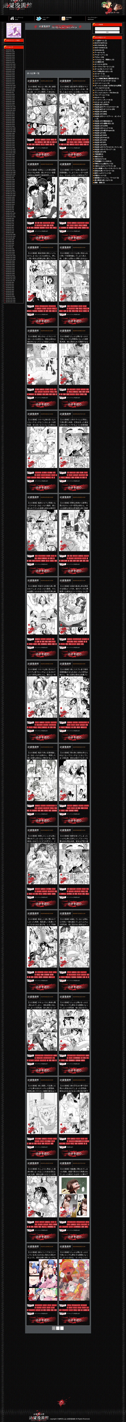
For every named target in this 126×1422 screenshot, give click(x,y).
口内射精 (63, 227)
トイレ (79, 1307)
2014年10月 (9, 302)
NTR (68, 1138)
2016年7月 (9, 264)
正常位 (79, 227)
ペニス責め (47, 1141)
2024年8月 (9, 92)
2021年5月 (9, 161)
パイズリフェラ (77, 639)
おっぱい (37, 139)
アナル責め (38, 1138)
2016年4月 (9, 270)
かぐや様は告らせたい (102, 71)
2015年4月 (9, 291)
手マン (77, 394)
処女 (76, 1143)
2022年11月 (9, 130)
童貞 (40, 1226)
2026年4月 (9, 57)
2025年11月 (9, 66)
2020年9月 (9, 176)
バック (80, 306)
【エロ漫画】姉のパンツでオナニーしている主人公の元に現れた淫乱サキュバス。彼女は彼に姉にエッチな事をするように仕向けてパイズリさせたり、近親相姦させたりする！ (41, 1257)
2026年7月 (9, 52)
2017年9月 (9, 240)
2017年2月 (9, 252)
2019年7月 (9, 201)
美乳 (84, 560)
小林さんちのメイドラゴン (103, 166)
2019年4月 (9, 206)
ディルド (71, 558)
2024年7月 (9, 94)
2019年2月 (9, 209)
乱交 (75, 142)
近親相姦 (54, 810)
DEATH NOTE (99, 43)
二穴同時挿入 (76, 1058)
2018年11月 (9, 215)
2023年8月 (9, 114)
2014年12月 (9, 298)
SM (38, 223)
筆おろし (44, 1226)
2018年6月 (9, 224)
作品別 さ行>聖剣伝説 (102, 121)
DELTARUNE (99, 45)
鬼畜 (52, 1143)
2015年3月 (9, 293)
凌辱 (30, 1143)
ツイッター (45, 18)
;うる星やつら (99, 40)
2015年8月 (9, 284)
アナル (69, 223)
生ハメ (43, 144)
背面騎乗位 (44, 644)
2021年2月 (9, 167)
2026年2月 (9, 60)
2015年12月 (9, 277)
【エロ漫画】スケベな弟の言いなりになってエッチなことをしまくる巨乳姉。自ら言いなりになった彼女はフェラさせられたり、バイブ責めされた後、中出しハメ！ (41, 425)
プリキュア (70, 1313)
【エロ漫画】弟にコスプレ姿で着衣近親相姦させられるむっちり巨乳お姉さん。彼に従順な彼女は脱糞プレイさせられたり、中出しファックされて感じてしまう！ (74, 674)
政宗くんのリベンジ (101, 173)
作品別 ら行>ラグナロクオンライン (106, 147)
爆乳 (42, 810)
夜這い (30, 894)
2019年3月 (9, 208)
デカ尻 (44, 308)
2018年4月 (9, 227)
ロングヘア (40, 225)
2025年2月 (9, 82)
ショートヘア (46, 223)
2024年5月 (9, 98)
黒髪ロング (52, 977)
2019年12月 (9, 192)
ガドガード (98, 74)
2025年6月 (9, 75)
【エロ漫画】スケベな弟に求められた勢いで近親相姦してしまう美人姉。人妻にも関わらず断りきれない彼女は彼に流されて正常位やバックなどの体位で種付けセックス (74, 258)
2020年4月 (9, 185)
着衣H (78, 727)
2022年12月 (9, 128)
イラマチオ (38, 472)
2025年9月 (9, 69)
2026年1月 (9, 62)
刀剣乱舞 (97, 154)
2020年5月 (9, 183)
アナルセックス (44, 306)
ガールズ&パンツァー (102, 69)
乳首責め (40, 311)
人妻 (64, 311)
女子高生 (77, 477)
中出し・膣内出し (73, 391)
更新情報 (69, 18)
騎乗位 (49, 644)
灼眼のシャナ (99, 175)
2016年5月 (9, 268)
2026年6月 (9, 53)
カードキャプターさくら (103, 66)
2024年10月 (9, 89)
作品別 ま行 (98, 140)
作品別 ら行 (98, 145)
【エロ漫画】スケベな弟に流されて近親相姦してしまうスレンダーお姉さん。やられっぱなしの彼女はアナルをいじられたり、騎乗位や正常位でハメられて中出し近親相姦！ (74, 175)
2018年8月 (9, 220)
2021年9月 (9, 154)
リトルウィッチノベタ (102, 100)
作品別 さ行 (98, 114)
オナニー (75, 556)
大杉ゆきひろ (99, 159)
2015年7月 (9, 286)
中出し (52, 139)
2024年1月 (9, 105)
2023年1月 (9, 126)
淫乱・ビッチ (72, 644)
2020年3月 (9, 186)
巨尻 (50, 311)
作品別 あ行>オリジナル (103, 109)
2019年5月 (9, 204)
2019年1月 (9, 211)
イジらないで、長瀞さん (103, 59)
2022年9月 (9, 133)
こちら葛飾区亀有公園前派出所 (105, 78)
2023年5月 (9, 119)
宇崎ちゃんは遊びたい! (102, 163)
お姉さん (43, 139)
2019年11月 (9, 193)
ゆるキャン (98, 97)
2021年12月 (9, 149)
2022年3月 (9, 144)
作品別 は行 (77, 1313)
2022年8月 (9, 135)
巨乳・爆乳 (45, 394)
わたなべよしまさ (100, 102)
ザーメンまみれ (77, 139)
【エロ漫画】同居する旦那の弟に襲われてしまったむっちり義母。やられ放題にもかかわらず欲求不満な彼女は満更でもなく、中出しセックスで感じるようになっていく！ (41, 591)
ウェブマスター (92, 18)
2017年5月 (9, 247)
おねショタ (73, 472)
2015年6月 (9, 287)
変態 (48, 142)
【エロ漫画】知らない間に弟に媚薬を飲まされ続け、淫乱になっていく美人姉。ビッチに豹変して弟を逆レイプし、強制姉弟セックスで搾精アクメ (41, 92)
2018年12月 (9, 213)
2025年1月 (9, 83)
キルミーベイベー (100, 76)
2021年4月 (9, 163)
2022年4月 (9, 142)
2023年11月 (9, 108)
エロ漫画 (97, 62)
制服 (44, 225)
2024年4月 (9, 99)
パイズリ (43, 639)
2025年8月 (9, 71)
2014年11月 (9, 300)
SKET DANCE (99, 48)
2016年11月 (9, 257)
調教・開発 (98, 182)
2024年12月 (9, 85)
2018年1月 (9, 232)
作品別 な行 (98, 133)
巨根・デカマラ (70, 394)
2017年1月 (9, 254)
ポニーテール (78, 558)
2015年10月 (9, 280)
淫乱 (33, 144)
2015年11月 (9, 279)
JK (71, 139)
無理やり (37, 144)
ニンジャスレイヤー (101, 90)
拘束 (77, 560)
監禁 (81, 560)
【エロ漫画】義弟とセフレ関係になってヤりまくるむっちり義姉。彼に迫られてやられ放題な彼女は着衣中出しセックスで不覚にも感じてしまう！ (41, 508)
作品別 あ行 (45, 148)
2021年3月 (9, 165)
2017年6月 (9, 245)
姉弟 (53, 142)
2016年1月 (9, 275)
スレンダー (73, 389)
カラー (78, 1224)
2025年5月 (9, 76)
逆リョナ (47, 1143)
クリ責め (50, 472)
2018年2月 (9, 231)
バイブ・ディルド (45, 475)
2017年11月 (9, 236)
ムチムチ (49, 308)
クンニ (78, 1138)
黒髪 (53, 644)
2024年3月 (9, 101)
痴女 (51, 144)
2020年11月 (9, 172)
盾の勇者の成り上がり (102, 180)
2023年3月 (9, 122)
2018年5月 (9, 225)
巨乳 (30, 144)
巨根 (53, 311)
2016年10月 (9, 259)
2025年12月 (9, 64)
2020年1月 (9, 190)
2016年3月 (9, 271)
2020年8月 (9, 177)
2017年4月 (9, 248)
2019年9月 (9, 197)
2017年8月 (9, 241)
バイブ (38, 475)
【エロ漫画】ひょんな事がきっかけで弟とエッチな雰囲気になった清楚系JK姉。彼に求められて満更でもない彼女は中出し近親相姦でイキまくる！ (74, 341)
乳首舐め (34, 311)
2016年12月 (9, 255)
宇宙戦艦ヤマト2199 (101, 161)
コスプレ (47, 722)
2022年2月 (9, 146)
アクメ (37, 722)
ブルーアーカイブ (100, 95)
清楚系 (84, 227)
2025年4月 (9, 78)
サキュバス (40, 1058)
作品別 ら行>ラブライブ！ (103, 149)
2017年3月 (9, 250)
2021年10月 (9, 153)
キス (68, 306)
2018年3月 (9, 229)
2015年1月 (9, 296)
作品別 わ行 (98, 152)
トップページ (19, 18)
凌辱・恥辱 (64, 560)
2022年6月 (9, 138)
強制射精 (36, 227)
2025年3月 (9, 80)
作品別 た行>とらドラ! (102, 128)
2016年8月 (9, 263)
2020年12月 (9, 170)
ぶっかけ (84, 639)
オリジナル (70, 481)
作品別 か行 (98, 111)
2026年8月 (9, 50)
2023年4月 (9, 121)
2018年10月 (9, 216)
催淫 (45, 142)
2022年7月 (9, 137)
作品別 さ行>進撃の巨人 (103, 123)
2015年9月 (9, 282)
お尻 (77, 472)
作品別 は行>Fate (100, 137)
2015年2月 (9, 295)
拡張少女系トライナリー (103, 171)
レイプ (84, 558)
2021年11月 (9, 151)
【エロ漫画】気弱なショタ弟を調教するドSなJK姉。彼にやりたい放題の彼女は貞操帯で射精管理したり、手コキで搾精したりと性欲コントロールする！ (41, 175)
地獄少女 (97, 156)
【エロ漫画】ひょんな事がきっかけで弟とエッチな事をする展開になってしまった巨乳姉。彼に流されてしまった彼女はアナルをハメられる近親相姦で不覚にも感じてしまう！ (74, 1007)
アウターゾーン (100, 55)
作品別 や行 (98, 142)
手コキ (47, 227)
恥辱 (74, 560)
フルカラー (65, 1226)
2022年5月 (9, 140)
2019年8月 (9, 199)
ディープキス (74, 306)
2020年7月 (9, 179)
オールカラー (38, 1305)
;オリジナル (38, 148)
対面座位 (71, 227)
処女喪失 (80, 1143)
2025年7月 (9, 73)
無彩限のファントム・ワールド (105, 178)
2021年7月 (9, 158)
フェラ (48, 139)
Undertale (98, 50)
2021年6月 (9, 160)
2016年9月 (9, 261)
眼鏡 (67, 810)
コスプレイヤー (83, 722)
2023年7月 (9, 115)
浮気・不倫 (75, 311)
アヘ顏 (37, 389)
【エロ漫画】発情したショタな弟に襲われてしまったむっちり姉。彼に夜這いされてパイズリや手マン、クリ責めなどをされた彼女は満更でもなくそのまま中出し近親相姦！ (41, 841)
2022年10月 (9, 131)
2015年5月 (9, 289)
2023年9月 (9, 112)
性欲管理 (42, 227)
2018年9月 (9, 218)
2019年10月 (9, 195)
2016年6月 (9, 266)
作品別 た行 (98, 126)
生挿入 (47, 144)
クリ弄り (44, 472)
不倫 (77, 308)
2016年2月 (9, 273)
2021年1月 (9, 169)
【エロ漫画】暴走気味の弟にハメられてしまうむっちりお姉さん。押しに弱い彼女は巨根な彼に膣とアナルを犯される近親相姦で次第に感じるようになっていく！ (41, 258)
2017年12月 (9, 234)
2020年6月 (9, 181)
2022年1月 (9, 147)
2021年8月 (9, 156)
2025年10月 (9, 67)
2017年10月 (9, 238)
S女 (41, 223)
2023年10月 (9, 110)
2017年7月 (9, 243)
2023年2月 (9, 124)
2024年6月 (9, 96)
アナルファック (48, 1055)
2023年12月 (9, 107)
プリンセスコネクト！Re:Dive (105, 93)
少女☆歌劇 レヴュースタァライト (106, 168)
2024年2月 (9, 103)
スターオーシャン (100, 83)
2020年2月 (9, 188)
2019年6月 (9, 202)
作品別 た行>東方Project (103, 130)
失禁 (83, 391)
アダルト (97, 57)
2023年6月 (9, 117)
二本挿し (80, 142)
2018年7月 (9, 222)
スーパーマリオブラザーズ (103, 81)
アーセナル (98, 52)
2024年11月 (9, 87)
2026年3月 (9, 59)
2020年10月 (9, 174)
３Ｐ (68, 139)
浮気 (70, 311)
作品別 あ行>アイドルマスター (105, 107)
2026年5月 (9, 55)
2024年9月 (9, 91)
